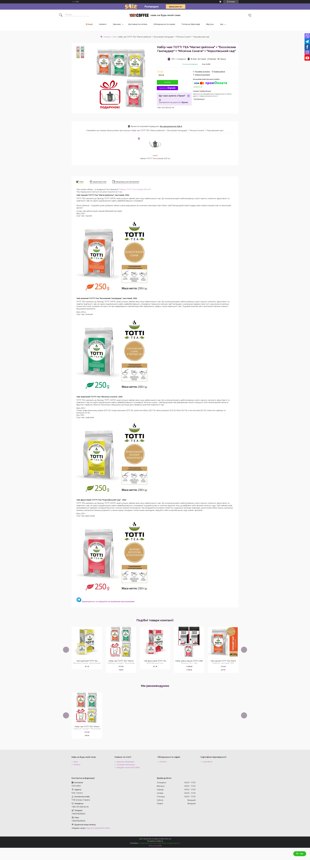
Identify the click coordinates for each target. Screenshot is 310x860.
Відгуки (210, 24)
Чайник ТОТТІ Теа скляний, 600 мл (155, 158)
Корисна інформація (125, 762)
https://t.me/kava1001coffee (98, 828)
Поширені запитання (126, 765)
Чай (114, 37)
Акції (76, 762)
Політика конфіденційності (169, 843)
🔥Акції (89, 24)
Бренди (117, 24)
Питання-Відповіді (191, 24)
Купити (167, 82)
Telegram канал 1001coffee (128, 767)
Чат (301, 854)
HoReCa (163, 762)
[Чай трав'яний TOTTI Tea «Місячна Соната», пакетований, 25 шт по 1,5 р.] (87, 642)
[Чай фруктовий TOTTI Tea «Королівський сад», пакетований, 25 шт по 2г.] (155, 642)
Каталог (103, 24)
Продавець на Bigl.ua (155, 841)
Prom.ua (168, 839)
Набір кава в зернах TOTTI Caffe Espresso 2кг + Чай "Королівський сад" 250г (189, 663)
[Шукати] (60, 15)
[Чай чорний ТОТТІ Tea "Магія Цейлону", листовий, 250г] (223, 642)
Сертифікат (207, 762)
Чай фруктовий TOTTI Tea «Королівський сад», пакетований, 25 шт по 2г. (155, 663)
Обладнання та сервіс (164, 24)
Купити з (163, 88)
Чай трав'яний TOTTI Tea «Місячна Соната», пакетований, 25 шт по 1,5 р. (87, 663)
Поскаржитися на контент (148, 843)
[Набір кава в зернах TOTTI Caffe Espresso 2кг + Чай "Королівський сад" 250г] (189, 642)
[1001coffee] (139, 15)
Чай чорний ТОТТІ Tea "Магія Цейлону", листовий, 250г (223, 662)
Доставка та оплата (137, 24)
